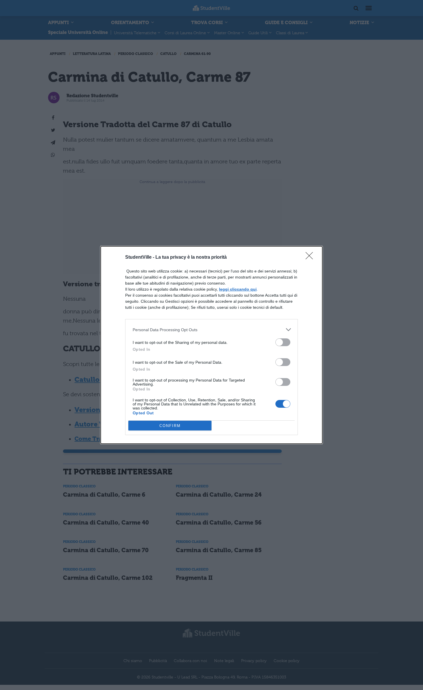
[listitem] (211, 330)
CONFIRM (170, 426)
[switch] (282, 342)
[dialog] (211, 345)
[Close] (311, 257)
